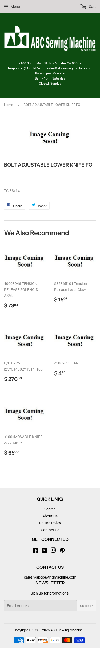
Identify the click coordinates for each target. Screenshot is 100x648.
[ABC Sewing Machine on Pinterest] (62, 551)
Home (8, 105)
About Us (50, 516)
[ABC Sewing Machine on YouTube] (44, 551)
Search (50, 509)
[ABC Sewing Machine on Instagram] (53, 551)
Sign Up (86, 606)
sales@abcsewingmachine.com (50, 577)
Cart (92, 7)
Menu (15, 7)
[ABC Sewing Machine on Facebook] (35, 551)
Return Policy (50, 523)
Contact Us (50, 530)
